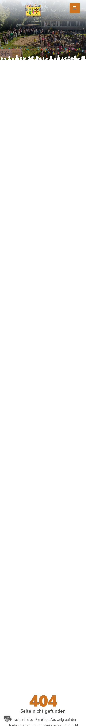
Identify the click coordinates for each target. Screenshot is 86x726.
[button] (7, 719)
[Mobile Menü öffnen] (75, 8)
